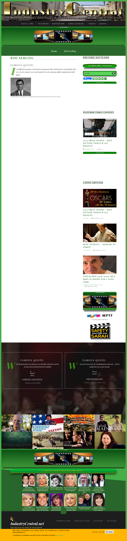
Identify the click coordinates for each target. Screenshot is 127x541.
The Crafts (111, 521)
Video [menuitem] (90, 24)
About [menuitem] (101, 24)
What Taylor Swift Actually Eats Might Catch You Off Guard (56, 509)
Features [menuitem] (42, 24)
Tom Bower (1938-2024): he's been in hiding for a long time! (99, 279)
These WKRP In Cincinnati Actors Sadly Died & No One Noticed (28, 509)
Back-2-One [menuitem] (27, 24)
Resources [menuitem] (56, 24)
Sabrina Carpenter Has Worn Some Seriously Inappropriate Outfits (70, 509)
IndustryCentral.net (27, 523)
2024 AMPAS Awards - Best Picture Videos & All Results (97, 143)
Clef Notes (86, 250)
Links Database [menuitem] (76, 24)
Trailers (89, 134)
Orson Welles (94, 379)
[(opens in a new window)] (100, 316)
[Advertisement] (63, 36)
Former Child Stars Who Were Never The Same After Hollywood (70, 489)
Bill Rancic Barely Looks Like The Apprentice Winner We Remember (42, 509)
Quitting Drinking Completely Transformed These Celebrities (98, 509)
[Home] (13, 519)
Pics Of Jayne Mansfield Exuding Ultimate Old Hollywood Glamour (42, 489)
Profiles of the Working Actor (92, 285)
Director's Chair (81, 521)
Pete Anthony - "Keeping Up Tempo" (99, 245)
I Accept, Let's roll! (98, 532)
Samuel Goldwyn (32, 379)
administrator (89, 149)
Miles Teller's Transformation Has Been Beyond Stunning (29, 489)
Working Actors (63, 521)
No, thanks (109, 532)
